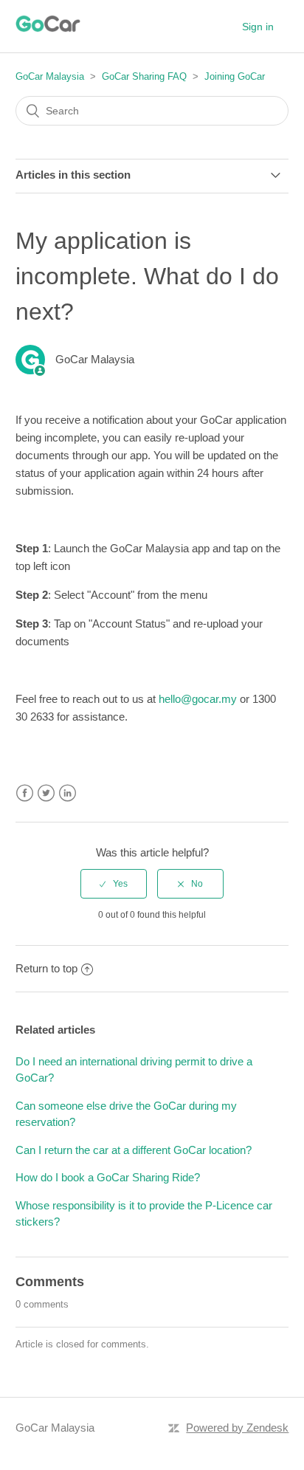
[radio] (113, 884)
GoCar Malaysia (49, 76)
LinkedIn (67, 793)
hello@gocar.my (198, 699)
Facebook (24, 793)
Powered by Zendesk (237, 1427)
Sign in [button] (258, 26)
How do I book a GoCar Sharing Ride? (107, 1177)
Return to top (46, 968)
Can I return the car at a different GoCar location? (133, 1150)
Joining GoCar (234, 76)
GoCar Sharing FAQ (144, 76)
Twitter (46, 793)
